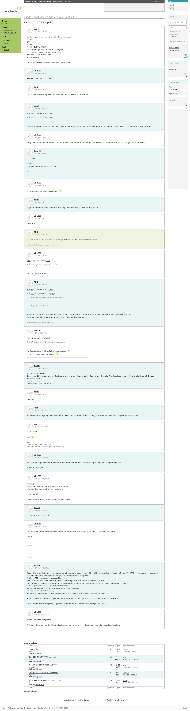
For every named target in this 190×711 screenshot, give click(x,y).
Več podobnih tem (30, 691)
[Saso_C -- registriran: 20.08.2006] (30, 152)
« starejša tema (68, 700)
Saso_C (37, 151)
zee (35, 424)
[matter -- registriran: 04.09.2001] (30, 367)
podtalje (125, 680)
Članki (4, 36)
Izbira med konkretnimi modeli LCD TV (45, 680)
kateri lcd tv (34, 649)
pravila (6, 49)
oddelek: (80, 700)
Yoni (36, 87)
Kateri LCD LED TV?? (38, 657)
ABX (36, 232)
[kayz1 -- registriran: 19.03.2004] (30, 30)
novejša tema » (120, 700)
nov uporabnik (174, 48)
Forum (4, 27)
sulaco (37, 507)
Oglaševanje (42, 708)
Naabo (37, 408)
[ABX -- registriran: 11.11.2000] (30, 233)
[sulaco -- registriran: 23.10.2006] (30, 509)
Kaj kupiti (38, 653)
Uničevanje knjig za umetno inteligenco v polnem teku (50, 1)
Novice (4, 21)
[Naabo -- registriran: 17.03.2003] (30, 409)
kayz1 (36, 29)
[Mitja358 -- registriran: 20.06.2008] (30, 72)
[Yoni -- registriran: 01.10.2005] (30, 88)
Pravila (4, 708)
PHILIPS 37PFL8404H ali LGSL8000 (44, 665)
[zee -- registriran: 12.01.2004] (30, 425)
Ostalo (4, 47)
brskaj (6, 43)
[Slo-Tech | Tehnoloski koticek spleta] (13, 10)
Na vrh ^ (185, 708)
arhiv (5, 23)
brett (30, 683)
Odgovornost (31, 708)
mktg (30, 659)
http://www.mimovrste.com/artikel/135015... (42, 166)
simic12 (125, 649)
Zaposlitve (6, 40)
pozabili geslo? (174, 50)
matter (37, 365)
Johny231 (32, 667)
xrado (30, 651)
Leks (124, 665)
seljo (124, 657)
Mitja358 (37, 71)
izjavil (50, 113)
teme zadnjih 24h (10, 32)
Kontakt (51, 708)
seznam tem (173, 69)
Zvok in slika (39, 685)
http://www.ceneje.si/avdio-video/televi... (56, 486)
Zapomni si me (176, 32)
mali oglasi (8, 30)
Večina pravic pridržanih (16, 708)
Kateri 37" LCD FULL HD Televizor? (43, 672)
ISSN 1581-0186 (62, 708)
